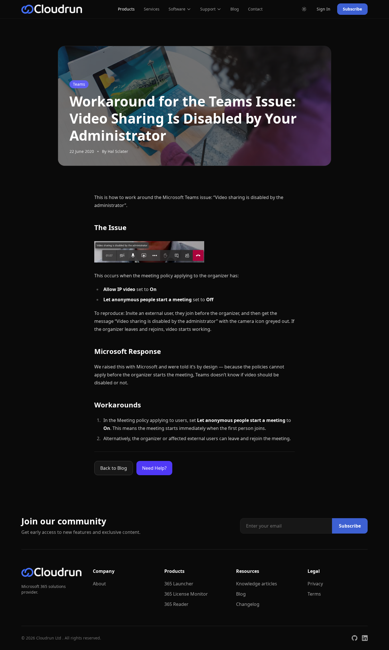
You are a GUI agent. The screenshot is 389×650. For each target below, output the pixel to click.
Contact (255, 9)
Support (208, 9)
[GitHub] (354, 638)
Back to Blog (113, 468)
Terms (314, 594)
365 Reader (176, 604)
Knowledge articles (256, 584)
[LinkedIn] (365, 638)
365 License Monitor (186, 594)
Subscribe (352, 9)
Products (126, 9)
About (99, 584)
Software (177, 9)
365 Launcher (178, 584)
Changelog (247, 604)
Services (151, 9)
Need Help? (154, 468)
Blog (234, 9)
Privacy (315, 584)
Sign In (323, 9)
